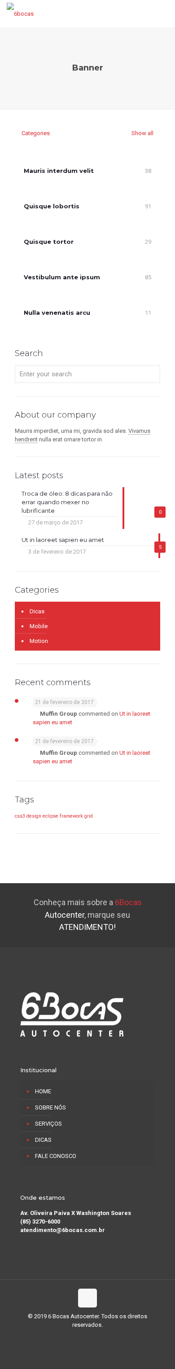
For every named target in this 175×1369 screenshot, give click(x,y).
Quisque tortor (49, 241)
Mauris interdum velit (59, 170)
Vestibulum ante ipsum (62, 277)
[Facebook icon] (87, 1338)
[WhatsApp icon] (78, 1338)
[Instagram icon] (97, 1338)
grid (88, 816)
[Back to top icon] (87, 1298)
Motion (39, 641)
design (33, 816)
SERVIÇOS (48, 1123)
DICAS (43, 1139)
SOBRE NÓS (50, 1107)
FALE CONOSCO (55, 1156)
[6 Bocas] (20, 13)
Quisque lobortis (51, 206)
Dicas (37, 611)
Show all (141, 133)
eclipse (50, 816)
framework (71, 816)
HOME (43, 1091)
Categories (36, 133)
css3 (20, 816)
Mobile (39, 626)
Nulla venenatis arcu (57, 312)
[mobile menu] (163, 13)
